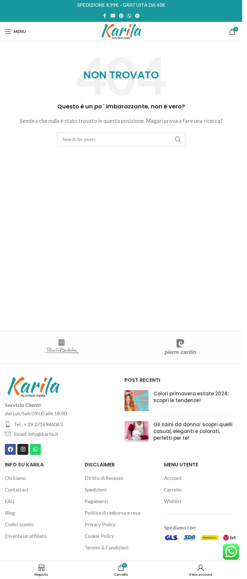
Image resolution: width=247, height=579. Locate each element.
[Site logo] (121, 31)
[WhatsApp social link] (129, 16)
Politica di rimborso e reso (113, 513)
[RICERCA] (178, 139)
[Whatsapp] (35, 449)
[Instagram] (22, 449)
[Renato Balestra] (62, 347)
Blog (10, 513)
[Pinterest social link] (121, 16)
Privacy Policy (100, 524)
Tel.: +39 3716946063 (38, 424)
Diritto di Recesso (104, 478)
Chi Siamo (15, 478)
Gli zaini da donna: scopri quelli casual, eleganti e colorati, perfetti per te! (193, 431)
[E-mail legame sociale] (113, 16)
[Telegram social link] (137, 16)
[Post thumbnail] (136, 400)
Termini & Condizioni (106, 547)
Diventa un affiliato (26, 536)
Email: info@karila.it (36, 434)
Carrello (173, 489)
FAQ (9, 501)
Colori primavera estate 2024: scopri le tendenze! (191, 397)
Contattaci (16, 489)
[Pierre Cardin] (180, 347)
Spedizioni (95, 489)
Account (173, 478)
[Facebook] (10, 449)
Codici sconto (19, 524)
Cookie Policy (99, 536)
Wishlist (173, 501)
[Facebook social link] (105, 16)
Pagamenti (96, 501)
